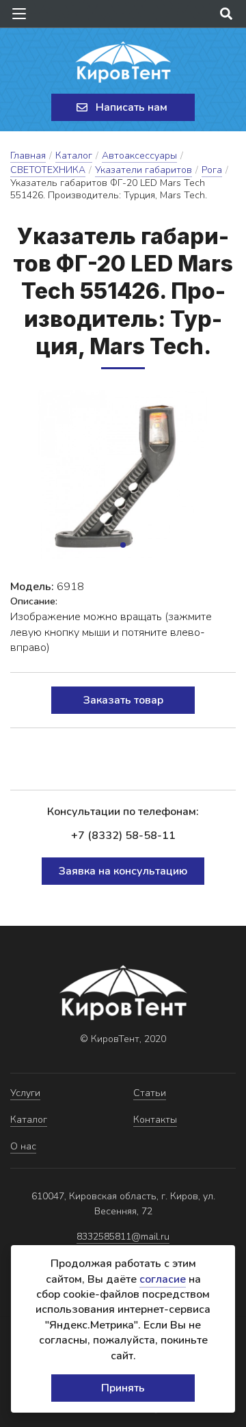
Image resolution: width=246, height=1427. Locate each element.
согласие (162, 1279)
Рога (212, 169)
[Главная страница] (123, 62)
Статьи (149, 1092)
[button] (123, 545)
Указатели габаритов (143, 169)
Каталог (73, 155)
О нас (23, 1146)
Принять (123, 1388)
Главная (28, 155)
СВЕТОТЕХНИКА (47, 169)
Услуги (25, 1092)
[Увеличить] (123, 474)
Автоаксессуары (139, 155)
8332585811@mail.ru (123, 1236)
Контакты (155, 1119)
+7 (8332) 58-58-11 (123, 835)
